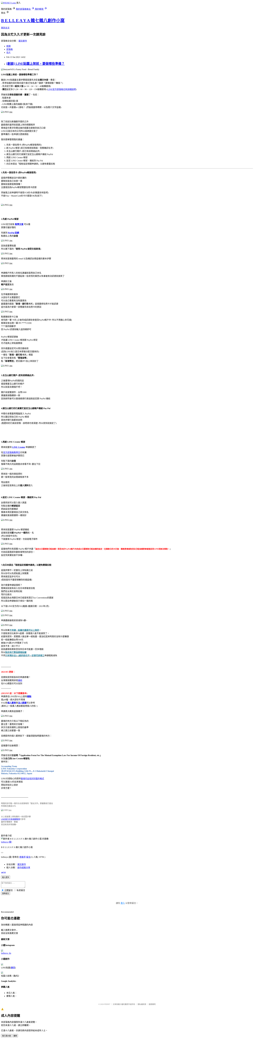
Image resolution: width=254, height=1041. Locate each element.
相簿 (8, 46)
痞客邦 (22, 857)
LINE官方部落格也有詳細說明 (62, 89)
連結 (20, 680)
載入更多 (5, 877)
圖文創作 (23, 41)
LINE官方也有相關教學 (10, 819)
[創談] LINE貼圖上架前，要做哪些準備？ (35, 63)
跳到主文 (5, 28)
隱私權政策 (142, 1004)
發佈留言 (5, 893)
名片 (8, 52)
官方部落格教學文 (11, 452)
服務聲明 (152, 1004)
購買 (13, 968)
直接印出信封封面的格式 (32, 778)
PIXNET (107, 1004)
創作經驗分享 (23, 867)
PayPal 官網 (13, 233)
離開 (15, 1036)
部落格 (9, 49)
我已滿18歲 (6, 1036)
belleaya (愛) (6, 842)
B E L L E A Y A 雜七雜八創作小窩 (33, 20)
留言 (28, 857)
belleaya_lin (6, 953)
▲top (3, 872)
